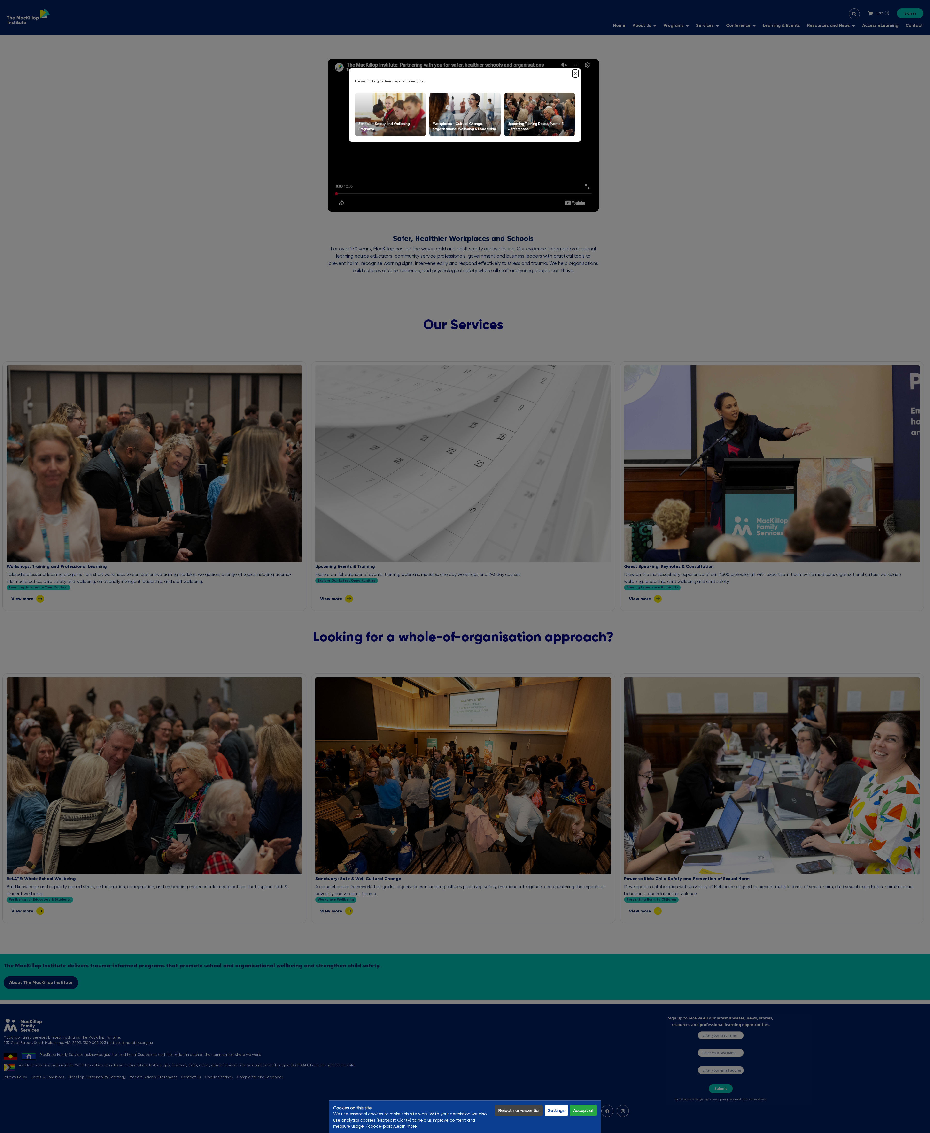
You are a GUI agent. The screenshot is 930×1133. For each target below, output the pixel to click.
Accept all (583, 1110)
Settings (556, 1110)
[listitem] (390, 114)
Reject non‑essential (518, 1110)
